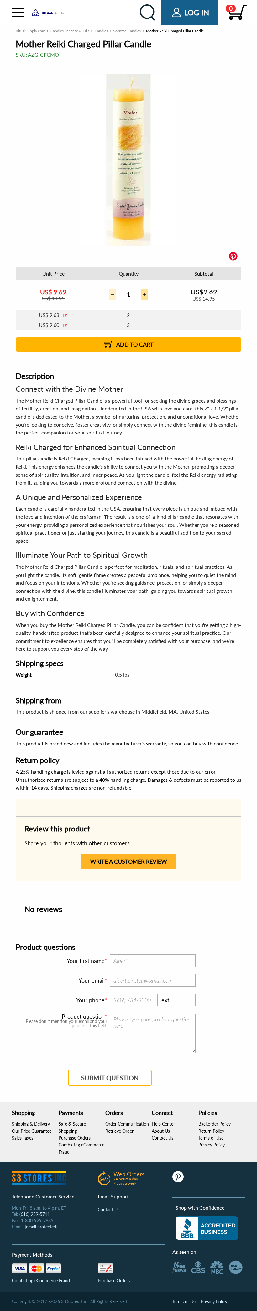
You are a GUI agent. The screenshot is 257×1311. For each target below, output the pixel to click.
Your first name (86, 960)
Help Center (163, 1123)
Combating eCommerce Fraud (41, 1280)
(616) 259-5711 (34, 1214)
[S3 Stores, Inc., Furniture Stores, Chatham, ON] (207, 1228)
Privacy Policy (211, 1144)
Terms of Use (210, 1138)
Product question (83, 1016)
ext (165, 1000)
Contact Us (162, 1138)
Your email (92, 980)
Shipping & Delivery (31, 1123)
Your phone (90, 1000)
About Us (161, 1131)
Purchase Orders (75, 1138)
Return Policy (211, 1131)
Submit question (110, 1077)
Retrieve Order (119, 1131)
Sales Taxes (22, 1138)
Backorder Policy (214, 1123)
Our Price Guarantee (31, 1131)
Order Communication (127, 1123)
